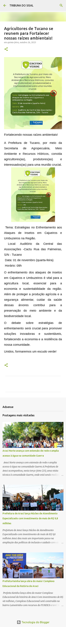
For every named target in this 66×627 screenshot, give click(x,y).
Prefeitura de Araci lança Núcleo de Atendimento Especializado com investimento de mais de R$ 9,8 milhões (30, 518)
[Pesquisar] (61, 5)
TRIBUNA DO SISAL (21, 5)
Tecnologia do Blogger (35, 622)
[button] (6, 49)
